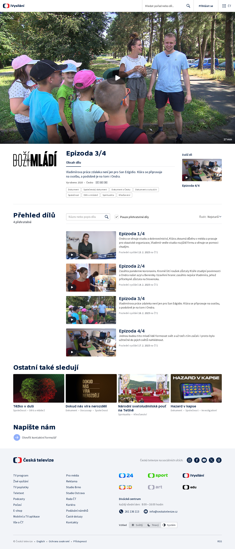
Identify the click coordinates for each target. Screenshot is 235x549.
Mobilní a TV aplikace (26, 516)
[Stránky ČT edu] (189, 488)
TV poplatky (20, 487)
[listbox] (153, 525)
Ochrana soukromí (59, 541)
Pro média (72, 475)
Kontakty (72, 522)
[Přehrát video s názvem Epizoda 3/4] (117, 77)
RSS (220, 541)
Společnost (73, 195)
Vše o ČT (18, 522)
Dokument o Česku (121, 189)
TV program (20, 475)
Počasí (17, 505)
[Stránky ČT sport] (158, 476)
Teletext (18, 493)
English (41, 541)
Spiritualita (108, 195)
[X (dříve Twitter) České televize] (211, 460)
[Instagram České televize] (189, 460)
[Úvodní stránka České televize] (33, 460)
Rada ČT (71, 499)
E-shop (17, 510)
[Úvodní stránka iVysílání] (17, 6)
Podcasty (19, 499)
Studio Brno (73, 487)
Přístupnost (80, 541)
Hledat (188, 6)
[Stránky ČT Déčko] (125, 488)
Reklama (71, 481)
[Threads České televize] (219, 460)
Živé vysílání (20, 481)
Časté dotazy (74, 516)
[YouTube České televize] (204, 460)
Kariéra (70, 505)
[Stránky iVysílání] (193, 476)
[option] (137, 525)
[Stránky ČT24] (126, 476)
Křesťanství (124, 195)
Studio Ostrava (75, 493)
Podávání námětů (77, 510)
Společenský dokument (95, 189)
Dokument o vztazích (146, 189)
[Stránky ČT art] (155, 488)
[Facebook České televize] (197, 460)
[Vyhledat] (106, 217)
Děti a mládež (91, 195)
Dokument (73, 189)
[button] (117, 78)
